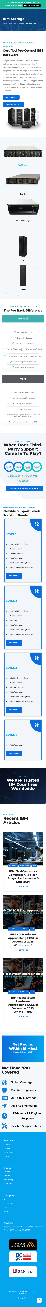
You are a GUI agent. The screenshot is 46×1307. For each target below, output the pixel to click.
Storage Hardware (16, 23)
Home (5, 23)
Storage (12, 865)
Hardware (24, 865)
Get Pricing (11, 97)
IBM (34, 865)
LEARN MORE (24, 887)
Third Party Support (18, 929)
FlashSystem (23, 165)
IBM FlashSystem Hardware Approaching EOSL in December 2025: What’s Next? (23, 1004)
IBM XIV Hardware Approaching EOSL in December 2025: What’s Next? (23, 940)
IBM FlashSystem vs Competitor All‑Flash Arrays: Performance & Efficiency (23, 876)
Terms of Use (23, 1298)
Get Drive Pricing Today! (31, 5)
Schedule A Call (13, 104)
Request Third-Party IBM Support (24, 488)
